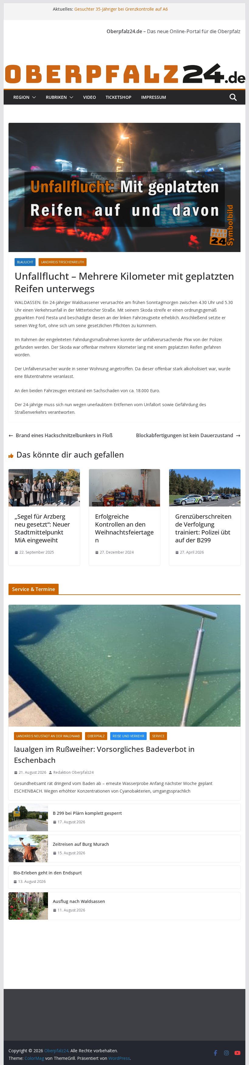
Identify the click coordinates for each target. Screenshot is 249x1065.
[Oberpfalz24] (124, 66)
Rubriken (56, 97)
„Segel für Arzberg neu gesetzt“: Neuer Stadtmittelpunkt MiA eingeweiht (42, 528)
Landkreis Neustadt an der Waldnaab (48, 736)
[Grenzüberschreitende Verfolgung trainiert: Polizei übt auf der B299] (204, 473)
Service (158, 736)
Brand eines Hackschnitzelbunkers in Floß (64, 435)
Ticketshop (118, 97)
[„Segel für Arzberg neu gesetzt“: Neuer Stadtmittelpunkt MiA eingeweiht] (44, 473)
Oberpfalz (96, 736)
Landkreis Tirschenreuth (62, 262)
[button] (32, 97)
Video (89, 97)
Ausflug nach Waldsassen (79, 901)
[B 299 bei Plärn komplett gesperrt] (28, 817)
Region (21, 97)
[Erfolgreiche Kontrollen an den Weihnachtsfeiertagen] (124, 473)
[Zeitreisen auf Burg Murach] (28, 848)
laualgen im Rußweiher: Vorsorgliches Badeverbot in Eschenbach (104, 754)
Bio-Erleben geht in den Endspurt (47, 873)
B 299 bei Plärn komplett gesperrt (87, 813)
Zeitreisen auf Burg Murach (81, 844)
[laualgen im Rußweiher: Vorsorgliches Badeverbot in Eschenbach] (124, 666)
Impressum (153, 97)
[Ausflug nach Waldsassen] (28, 906)
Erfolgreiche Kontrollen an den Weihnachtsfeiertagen (124, 528)
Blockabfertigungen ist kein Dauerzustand (184, 435)
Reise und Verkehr (128, 736)
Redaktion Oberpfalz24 (73, 772)
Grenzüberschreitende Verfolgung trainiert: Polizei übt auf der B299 (203, 528)
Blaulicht (25, 262)
